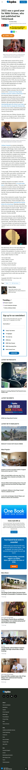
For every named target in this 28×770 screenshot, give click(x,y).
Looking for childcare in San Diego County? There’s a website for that (12, 490)
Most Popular (5, 449)
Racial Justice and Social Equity (7, 617)
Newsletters (5, 707)
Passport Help (5, 741)
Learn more (14, 532)
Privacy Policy (5, 719)
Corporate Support (6, 750)
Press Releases (6, 716)
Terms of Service (6, 723)
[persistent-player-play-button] (2, 768)
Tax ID (4, 759)
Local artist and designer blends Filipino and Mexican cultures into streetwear (12, 496)
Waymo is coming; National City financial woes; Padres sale (13, 391)
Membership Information (8, 755)
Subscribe (14, 353)
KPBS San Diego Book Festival (9, 418)
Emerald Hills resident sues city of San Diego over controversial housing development (13, 677)
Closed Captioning (6, 732)
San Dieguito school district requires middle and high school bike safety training (12, 649)
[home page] (11, 2)
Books (7, 283)
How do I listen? (6, 739)
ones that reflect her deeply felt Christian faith (13, 106)
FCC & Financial (6, 712)
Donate (14, 566)
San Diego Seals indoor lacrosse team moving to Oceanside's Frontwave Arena (14, 593)
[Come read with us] (14, 512)
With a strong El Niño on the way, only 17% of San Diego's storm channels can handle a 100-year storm (13, 477)
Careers (4, 709)
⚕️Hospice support (7, 302)
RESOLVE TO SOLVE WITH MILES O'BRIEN (12, 444)
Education (3, 646)
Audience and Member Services (9, 730)
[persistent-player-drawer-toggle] (26, 768)
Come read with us (14, 521)
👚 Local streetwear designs (10, 305)
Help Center (5, 744)
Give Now (23, 2)
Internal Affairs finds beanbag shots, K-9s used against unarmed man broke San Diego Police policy (13, 484)
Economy (3, 590)
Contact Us (5, 734)
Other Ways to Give (6, 757)
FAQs (4, 737)
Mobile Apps (5, 714)
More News (5, 573)
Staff (4, 721)
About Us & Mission (6, 705)
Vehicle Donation (6, 762)
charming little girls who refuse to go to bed (12, 104)
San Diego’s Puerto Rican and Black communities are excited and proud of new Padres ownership (13, 620)
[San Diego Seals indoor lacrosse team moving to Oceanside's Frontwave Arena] (14, 582)
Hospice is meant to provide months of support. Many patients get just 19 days (13, 470)
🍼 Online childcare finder (9, 308)
